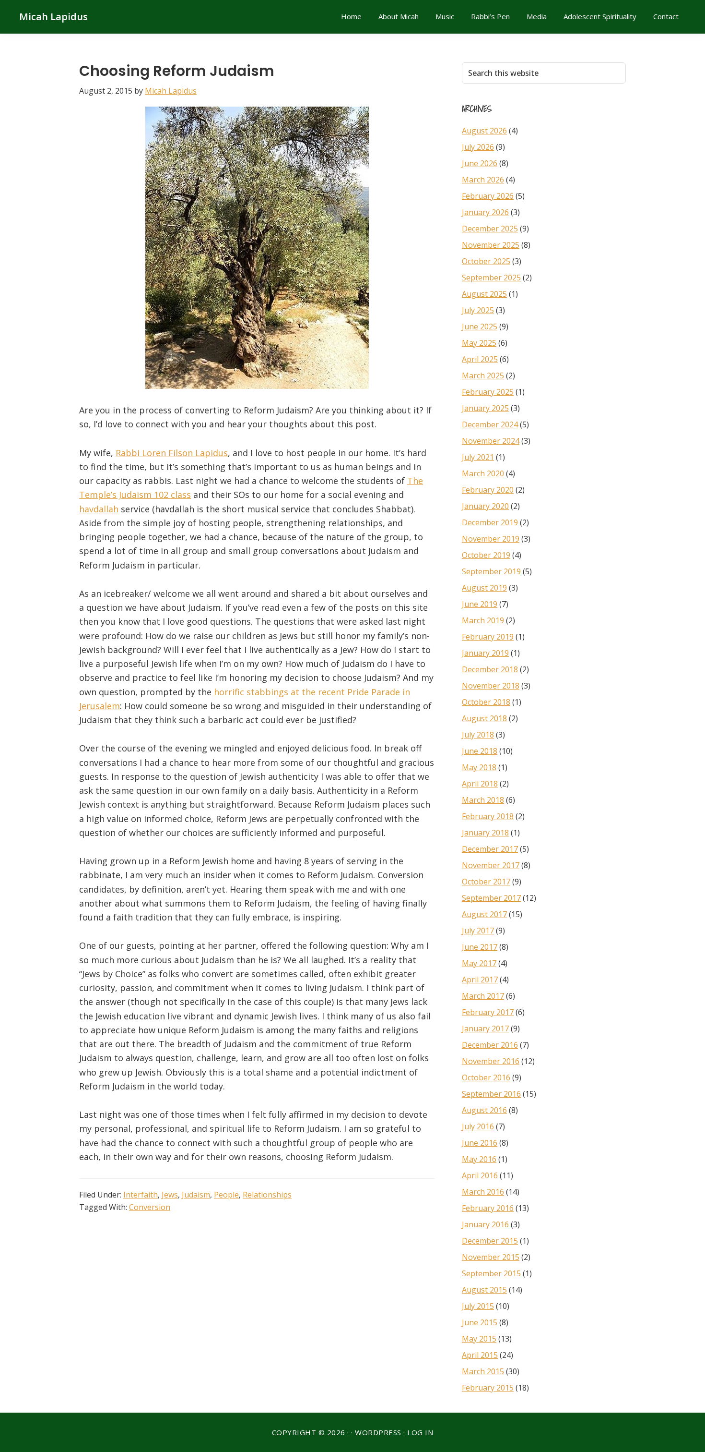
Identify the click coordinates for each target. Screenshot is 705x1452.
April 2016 (480, 1175)
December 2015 (490, 1240)
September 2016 (491, 1094)
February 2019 (488, 636)
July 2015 (478, 1306)
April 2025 (480, 359)
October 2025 (486, 261)
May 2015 (479, 1338)
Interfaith (140, 1194)
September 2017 (491, 898)
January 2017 (485, 1028)
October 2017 (486, 881)
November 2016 (490, 1061)
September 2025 (491, 277)
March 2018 (483, 800)
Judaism (196, 1194)
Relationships (267, 1194)
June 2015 (479, 1322)
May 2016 (479, 1159)
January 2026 (485, 212)
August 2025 (484, 294)
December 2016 (490, 1045)
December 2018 (490, 669)
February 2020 (488, 489)
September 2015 (491, 1273)
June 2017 (479, 947)
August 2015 (484, 1289)
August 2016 (484, 1110)
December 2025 (490, 228)
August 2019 (484, 587)
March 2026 (483, 179)
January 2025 (485, 408)
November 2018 (490, 685)
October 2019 (486, 555)
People (226, 1194)
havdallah (98, 509)
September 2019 (491, 571)
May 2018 (479, 767)
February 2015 (488, 1387)
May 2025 (479, 343)
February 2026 (488, 196)
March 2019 (483, 620)
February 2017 (488, 1012)
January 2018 (485, 832)
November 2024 (490, 441)
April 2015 (480, 1355)
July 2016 (478, 1126)
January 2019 (485, 653)
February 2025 (488, 392)
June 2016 (479, 1142)
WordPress (378, 1432)
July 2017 (478, 930)
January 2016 (485, 1224)
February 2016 (488, 1208)
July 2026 (478, 147)
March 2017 (483, 996)
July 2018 (478, 734)
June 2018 (479, 751)
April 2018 (480, 783)
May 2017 (479, 963)
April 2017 (480, 979)
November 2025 (490, 245)
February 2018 (488, 816)
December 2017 (490, 849)
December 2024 (490, 424)
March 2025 (483, 375)
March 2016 (483, 1191)
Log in (420, 1432)
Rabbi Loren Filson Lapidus (172, 453)
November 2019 (490, 538)
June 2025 (479, 326)
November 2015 (490, 1257)
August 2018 (484, 718)
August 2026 (484, 130)
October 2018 (486, 702)
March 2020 (483, 473)
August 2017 (484, 914)
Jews (170, 1194)
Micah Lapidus (53, 16)
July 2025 (478, 310)
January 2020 (485, 506)
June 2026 (479, 163)
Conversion (149, 1207)
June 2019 (479, 604)
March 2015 (483, 1371)
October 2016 (486, 1077)
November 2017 (490, 865)
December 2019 (490, 522)
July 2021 (478, 457)
